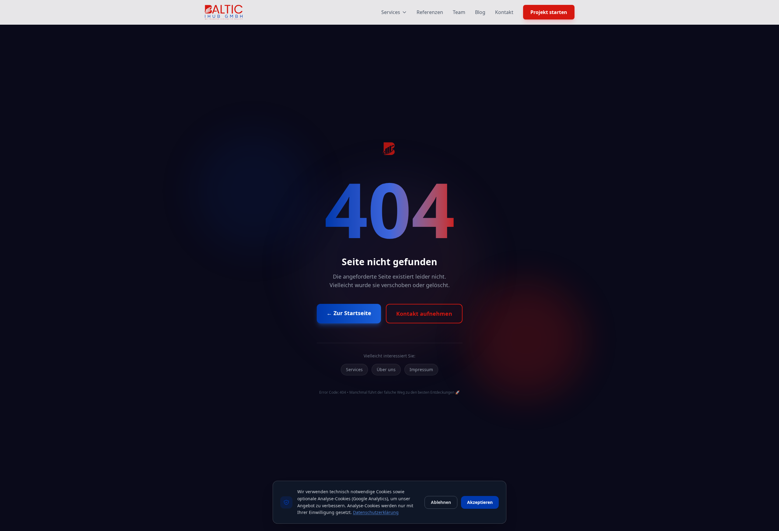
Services (390, 12)
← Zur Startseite (349, 313)
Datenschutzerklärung (376, 512)
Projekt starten (548, 12)
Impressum (421, 369)
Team (459, 12)
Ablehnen (441, 502)
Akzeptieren (480, 502)
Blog (480, 12)
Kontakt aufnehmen (424, 313)
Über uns (386, 369)
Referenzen (430, 12)
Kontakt (504, 12)
